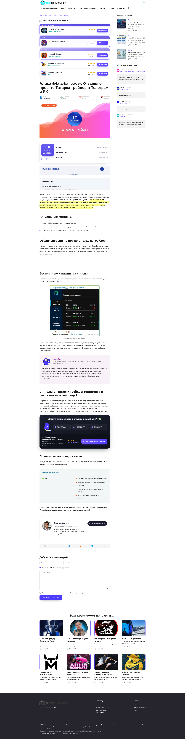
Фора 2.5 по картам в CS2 (136, 38)
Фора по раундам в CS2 (136, 22)
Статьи (111, 8)
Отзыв (44, 567)
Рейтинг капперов (68, 8)
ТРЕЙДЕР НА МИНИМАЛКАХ (46, 673)
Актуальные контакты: (53, 186)
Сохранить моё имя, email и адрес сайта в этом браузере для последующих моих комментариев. (70, 593)
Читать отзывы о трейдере (95, 441)
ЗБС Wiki (102, 8)
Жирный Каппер (55, 54)
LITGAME (122, 117)
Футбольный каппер (56, 63)
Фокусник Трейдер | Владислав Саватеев (49, 640)
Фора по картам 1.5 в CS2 (136, 52)
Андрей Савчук (46, 98)
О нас (98, 705)
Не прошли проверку (88, 8)
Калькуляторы (128, 8)
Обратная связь (101, 710)
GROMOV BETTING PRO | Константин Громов (132, 71)
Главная (42, 15)
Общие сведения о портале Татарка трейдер (61, 189)
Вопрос (52, 567)
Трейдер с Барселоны (131, 639)
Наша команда (100, 712)
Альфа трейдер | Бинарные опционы (103, 673)
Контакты (121, 8)
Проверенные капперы (49, 8)
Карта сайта (100, 707)
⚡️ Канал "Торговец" (57, 42)
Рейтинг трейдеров (139, 707)
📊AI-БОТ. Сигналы (56, 29)
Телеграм (103, 30)
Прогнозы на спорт (55, 72)
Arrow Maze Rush (125, 89)
